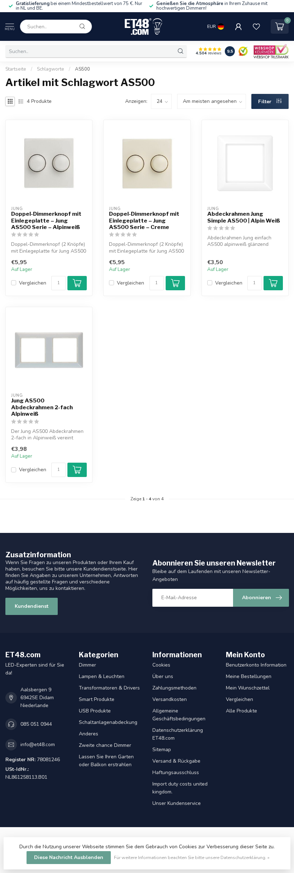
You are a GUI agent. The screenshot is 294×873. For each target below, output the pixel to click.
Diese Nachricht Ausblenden (68, 857)
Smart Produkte (96, 699)
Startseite (15, 69)
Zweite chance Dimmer (105, 745)
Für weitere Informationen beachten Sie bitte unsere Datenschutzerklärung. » (192, 857)
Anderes (88, 733)
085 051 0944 (36, 724)
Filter (265, 101)
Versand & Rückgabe (176, 761)
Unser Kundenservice (176, 803)
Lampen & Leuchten (101, 676)
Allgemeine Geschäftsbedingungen (178, 714)
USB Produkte (95, 710)
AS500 (82, 69)
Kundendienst (31, 606)
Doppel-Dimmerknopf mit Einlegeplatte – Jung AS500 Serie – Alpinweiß (46, 220)
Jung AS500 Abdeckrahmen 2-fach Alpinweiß (42, 407)
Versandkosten (169, 699)
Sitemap (161, 749)
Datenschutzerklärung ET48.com (177, 734)
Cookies (161, 665)
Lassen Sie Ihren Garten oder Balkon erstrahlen (106, 760)
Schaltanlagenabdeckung (108, 722)
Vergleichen (32, 283)
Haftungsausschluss (175, 772)
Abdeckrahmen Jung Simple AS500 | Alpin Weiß (243, 217)
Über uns (162, 676)
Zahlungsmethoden (174, 687)
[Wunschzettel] (256, 26)
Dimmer (87, 665)
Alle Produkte (241, 710)
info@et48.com (37, 744)
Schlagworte (50, 69)
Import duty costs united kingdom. (180, 788)
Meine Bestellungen (248, 676)
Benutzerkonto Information (256, 665)
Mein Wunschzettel (248, 687)
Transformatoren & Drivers (109, 687)
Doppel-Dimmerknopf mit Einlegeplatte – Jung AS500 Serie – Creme (144, 220)
